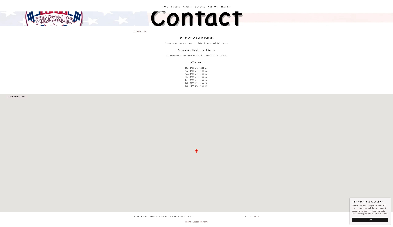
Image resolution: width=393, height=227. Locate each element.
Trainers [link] (226, 7)
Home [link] (165, 7)
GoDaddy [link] (256, 216)
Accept (370, 219)
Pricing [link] (175, 7)
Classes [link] (187, 7)
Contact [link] (213, 7)
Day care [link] (200, 7)
